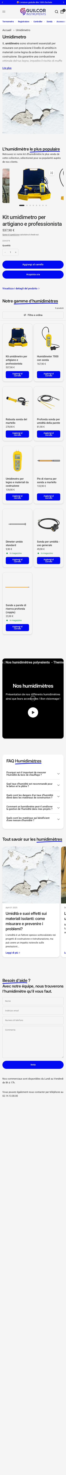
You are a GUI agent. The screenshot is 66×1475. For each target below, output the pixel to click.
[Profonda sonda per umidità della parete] (48, 401)
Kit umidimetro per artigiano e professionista (16, 360)
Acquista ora (33, 274)
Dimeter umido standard (14, 543)
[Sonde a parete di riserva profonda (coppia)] (17, 587)
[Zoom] (51, 173)
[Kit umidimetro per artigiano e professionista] (17, 338)
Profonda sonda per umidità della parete (48, 421)
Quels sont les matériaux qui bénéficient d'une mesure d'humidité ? (28, 819)
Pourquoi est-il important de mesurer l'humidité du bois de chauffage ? (26, 773)
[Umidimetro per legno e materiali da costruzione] (17, 460)
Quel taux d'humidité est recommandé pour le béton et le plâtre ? (29, 785)
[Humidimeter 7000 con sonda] (48, 338)
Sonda (49, 21)
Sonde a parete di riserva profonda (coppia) (16, 609)
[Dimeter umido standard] (17, 523)
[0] (61, 11)
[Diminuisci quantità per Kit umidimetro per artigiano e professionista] (5, 252)
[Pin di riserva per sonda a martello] (48, 460)
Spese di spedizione (10, 235)
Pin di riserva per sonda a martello (47, 480)
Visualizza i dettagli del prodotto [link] (19, 288)
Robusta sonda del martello (16, 421)
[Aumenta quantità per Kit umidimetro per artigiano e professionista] (15, 252)
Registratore (23, 21)
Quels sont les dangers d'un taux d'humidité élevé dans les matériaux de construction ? (29, 796)
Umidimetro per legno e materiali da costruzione (17, 482)
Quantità (6, 245)
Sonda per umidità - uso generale (48, 543)
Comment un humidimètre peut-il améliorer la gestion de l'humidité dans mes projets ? (29, 807)
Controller (37, 21)
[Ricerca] (56, 11)
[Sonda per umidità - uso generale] (48, 523)
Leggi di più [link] (12, 953)
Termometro (8, 21)
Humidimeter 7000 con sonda (47, 358)
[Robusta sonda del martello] (17, 401)
